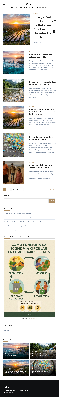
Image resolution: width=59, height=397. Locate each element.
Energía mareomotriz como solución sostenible (17, 213)
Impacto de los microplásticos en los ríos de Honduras (20, 218)
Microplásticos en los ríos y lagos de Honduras (17, 226)
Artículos (36, 16)
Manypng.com (34, 318)
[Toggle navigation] (4, 4)
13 (17, 189)
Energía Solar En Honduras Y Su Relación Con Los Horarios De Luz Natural (42, 112)
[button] (54, 31)
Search (6, 195)
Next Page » (52, 189)
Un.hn (29, 4)
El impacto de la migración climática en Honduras (18, 230)
